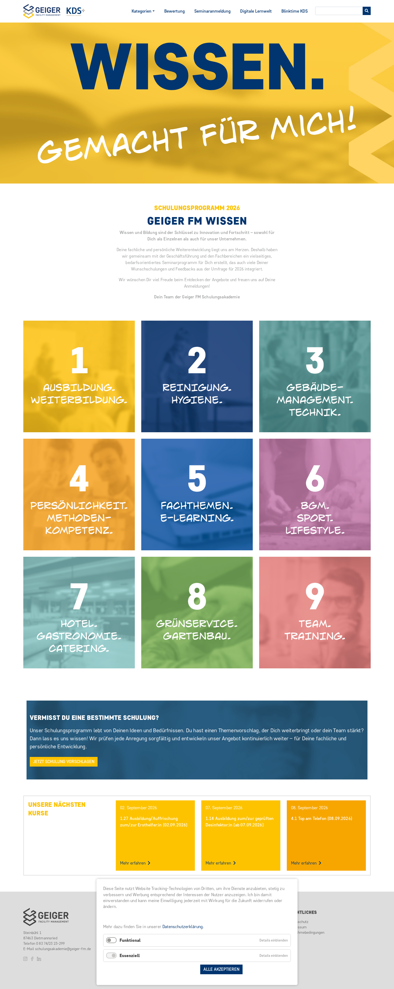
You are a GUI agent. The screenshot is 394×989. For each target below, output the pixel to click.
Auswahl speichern (175, 969)
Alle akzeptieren (221, 969)
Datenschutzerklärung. (183, 926)
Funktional (130, 940)
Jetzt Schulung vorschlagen (63, 761)
